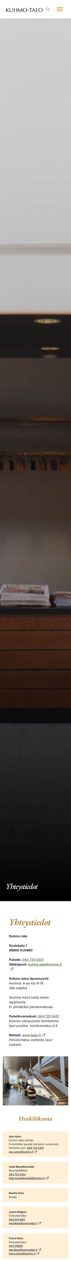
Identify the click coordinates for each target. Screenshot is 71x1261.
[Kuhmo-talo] (24, 9)
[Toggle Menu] (60, 9)
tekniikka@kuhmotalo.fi (23, 1223)
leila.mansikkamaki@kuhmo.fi (27, 1178)
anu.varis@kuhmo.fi (21, 1151)
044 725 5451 (33, 960)
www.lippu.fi (31, 1035)
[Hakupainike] (48, 9)
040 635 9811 (17, 1219)
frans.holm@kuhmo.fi (22, 1253)
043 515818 (16, 1245)
